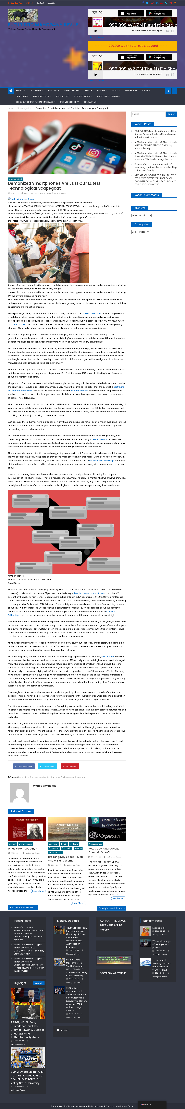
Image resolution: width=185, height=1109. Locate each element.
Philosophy (67, 848)
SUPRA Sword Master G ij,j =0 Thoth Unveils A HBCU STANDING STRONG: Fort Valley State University (156, 145)
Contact (40, 3)
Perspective (131, 90)
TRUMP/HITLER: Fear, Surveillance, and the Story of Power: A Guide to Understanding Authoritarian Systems (155, 134)
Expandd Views (82, 96)
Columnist (35, 90)
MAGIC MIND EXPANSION (108, 96)
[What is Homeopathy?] (27, 829)
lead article (19, 324)
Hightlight (20, 983)
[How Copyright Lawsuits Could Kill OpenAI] (107, 829)
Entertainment (72, 90)
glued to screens (79, 390)
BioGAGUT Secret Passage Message (34, 102)
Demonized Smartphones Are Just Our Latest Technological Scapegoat (51, 777)
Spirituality (22, 96)
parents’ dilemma (92, 313)
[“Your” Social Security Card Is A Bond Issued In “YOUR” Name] (145, 962)
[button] (67, 537)
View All (38, 983)
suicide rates (107, 656)
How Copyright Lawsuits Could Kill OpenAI (103, 850)
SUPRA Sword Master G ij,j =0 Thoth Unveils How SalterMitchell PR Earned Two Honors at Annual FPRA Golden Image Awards (156, 156)
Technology (63, 96)
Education (54, 90)
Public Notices (41, 96)
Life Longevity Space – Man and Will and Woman (65, 858)
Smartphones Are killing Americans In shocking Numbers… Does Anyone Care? (25, 907)
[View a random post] (174, 91)
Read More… (38, 891)
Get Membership (68, 102)
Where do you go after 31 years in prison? (161, 944)
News (115, 90)
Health (88, 90)
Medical (12, 844)
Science (78, 848)
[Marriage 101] (145, 931)
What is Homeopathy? (22, 848)
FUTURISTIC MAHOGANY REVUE (43, 24)
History (101, 90)
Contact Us (90, 102)
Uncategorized (15, 179)
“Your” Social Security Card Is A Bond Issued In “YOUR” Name (161, 965)
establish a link (100, 439)
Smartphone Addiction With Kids (112, 908)
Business (20, 90)
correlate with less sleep (101, 460)
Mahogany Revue (31, 193)
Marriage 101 (158, 927)
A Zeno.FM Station (96, 37)
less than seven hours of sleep (89, 593)
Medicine (74, 844)
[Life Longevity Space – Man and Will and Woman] (67, 829)
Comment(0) (47, 193)
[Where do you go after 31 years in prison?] (145, 943)
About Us (51, 3)
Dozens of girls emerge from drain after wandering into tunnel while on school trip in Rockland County (156, 167)
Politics (146, 90)
